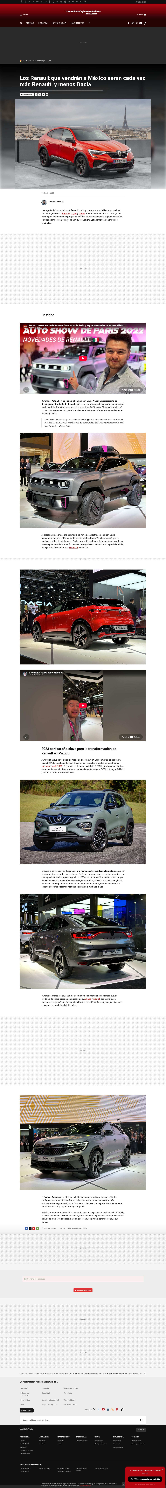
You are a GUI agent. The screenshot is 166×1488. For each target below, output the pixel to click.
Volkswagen (41, 61)
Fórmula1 (24, 1389)
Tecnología (68, 1393)
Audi (49, 61)
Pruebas (30, 23)
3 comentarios (28, 94)
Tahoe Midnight (69, 1400)
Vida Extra (42, 1444)
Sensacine (60, 1440)
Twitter (136, 23)
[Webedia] (27, 1429)
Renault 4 (73, 547)
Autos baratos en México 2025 (45, 1373)
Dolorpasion (25, 1400)
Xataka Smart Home (26, 1450)
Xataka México (25, 1468)
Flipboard (43, 94)
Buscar (142, 1420)
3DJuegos (42, 1440)
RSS (112, 1409)
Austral (96, 999)
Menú (25, 15)
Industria (42, 23)
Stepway (66, 213)
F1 (90, 23)
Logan (74, 213)
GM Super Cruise (70, 1405)
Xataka (22, 1440)
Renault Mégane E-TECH (78, 1228)
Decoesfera (117, 1444)
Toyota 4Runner (107, 1373)
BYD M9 (78, 1373)
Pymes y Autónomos (138, 1444)
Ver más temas (26, 1410)
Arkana (87, 999)
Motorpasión (99, 1440)
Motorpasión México (83, 11)
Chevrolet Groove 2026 (91, 1373)
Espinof (59, 1444)
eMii (22, 1405)
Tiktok (145, 23)
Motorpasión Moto (100, 1444)
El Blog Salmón (136, 1440)
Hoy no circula (59, 23)
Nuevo (140, 15)
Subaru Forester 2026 (134, 1373)
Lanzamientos (77, 23)
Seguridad (46, 1393)
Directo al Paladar (81, 1440)
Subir (140, 1429)
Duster (82, 213)
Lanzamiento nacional (50, 1400)
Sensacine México (63, 1468)
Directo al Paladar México (81, 1469)
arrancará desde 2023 (51, 766)
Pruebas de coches (71, 1389)
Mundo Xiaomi (25, 1454)
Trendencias (117, 1440)
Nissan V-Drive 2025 (65, 1373)
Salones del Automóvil (24, 1394)
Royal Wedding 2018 (49, 1405)
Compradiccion (118, 1447)
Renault (53, 1228)
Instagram (132, 23)
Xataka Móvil (24, 1444)
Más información (85, 1485)
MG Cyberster (119, 1373)
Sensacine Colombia (64, 1471)
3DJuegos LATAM (44, 1468)
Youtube (140, 23)
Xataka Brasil (24, 1471)
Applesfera (23, 1447)
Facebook (128, 23)
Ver (84, 1290)
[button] (56, 201)
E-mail (47, 94)
